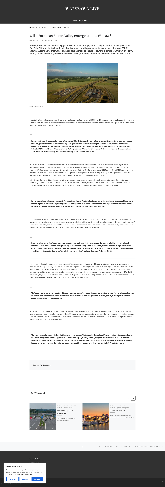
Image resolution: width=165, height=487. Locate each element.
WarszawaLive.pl (34, 463)
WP (8, 483)
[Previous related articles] (129, 398)
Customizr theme (24, 483)
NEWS (35, 27)
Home (31, 27)
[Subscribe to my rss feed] (163, 481)
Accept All (37, 479)
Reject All (25, 479)
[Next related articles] (133, 398)
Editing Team (35, 40)
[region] (25, 473)
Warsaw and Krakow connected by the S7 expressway (65, 410)
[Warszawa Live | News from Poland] (82, 8)
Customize (12, 479)
